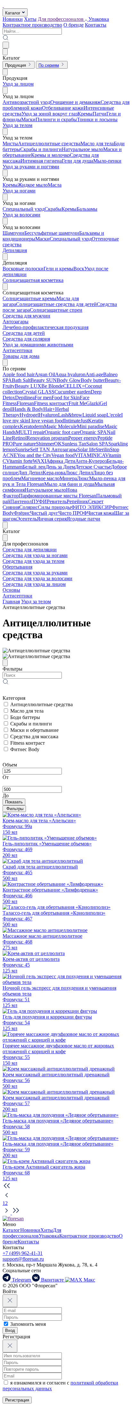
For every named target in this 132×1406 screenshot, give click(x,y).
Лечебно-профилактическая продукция (45, 327)
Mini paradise (90, 426)
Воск (78, 268)
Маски (28, 119)
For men (43, 397)
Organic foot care (62, 432)
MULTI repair (30, 432)
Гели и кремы (58, 268)
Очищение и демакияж (75, 102)
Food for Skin (66, 397)
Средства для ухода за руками (35, 572)
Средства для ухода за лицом (34, 584)
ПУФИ (39, 501)
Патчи (99, 113)
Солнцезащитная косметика (33, 280)
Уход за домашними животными (38, 344)
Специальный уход (24, 209)
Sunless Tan (74, 443)
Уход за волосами (21, 214)
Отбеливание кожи (63, 108)
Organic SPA (93, 432)
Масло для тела (97, 143)
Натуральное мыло (82, 149)
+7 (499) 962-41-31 (23, 1253)
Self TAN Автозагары (53, 449)
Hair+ (49, 409)
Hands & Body (27, 409)
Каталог (11, 1230)
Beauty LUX (28, 386)
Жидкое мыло (33, 185)
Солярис (28, 507)
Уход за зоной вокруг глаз (49, 113)
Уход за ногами (19, 190)
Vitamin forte (19, 461)
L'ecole (113, 415)
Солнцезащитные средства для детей (56, 304)
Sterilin (102, 449)
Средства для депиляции (30, 549)
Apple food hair (19, 374)
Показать (14, 802)
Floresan (25, 403)
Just (84, 420)
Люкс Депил (79, 472)
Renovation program (47, 438)
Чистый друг (44, 513)
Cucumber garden (72, 391)
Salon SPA (97, 443)
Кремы (85, 113)
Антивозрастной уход (26, 102)
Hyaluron (48, 415)
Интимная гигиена (41, 161)
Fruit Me (77, 403)
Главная (11, 601)
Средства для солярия (26, 339)
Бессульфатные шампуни (51, 233)
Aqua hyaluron (70, 374)
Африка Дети (60, 461)
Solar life (86, 449)
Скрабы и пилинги (41, 149)
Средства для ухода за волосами (37, 578)
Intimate (72, 420)
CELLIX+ (74, 386)
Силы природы (54, 507)
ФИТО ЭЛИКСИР (91, 507)
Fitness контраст (51, 403)
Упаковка (98, 19)
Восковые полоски (23, 268)
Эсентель (27, 518)
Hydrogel (29, 415)
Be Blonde (52, 386)
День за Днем (60, 467)
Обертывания (17, 567)
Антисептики (17, 350)
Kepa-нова (54, 472)
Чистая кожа (100, 513)
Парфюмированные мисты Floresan (57, 495)
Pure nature (24, 443)
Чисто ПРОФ (72, 513)
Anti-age (94, 374)
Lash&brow (70, 415)
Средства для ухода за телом (33, 561)
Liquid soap (94, 415)
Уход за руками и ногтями (31, 166)
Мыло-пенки (107, 161)
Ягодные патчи (83, 518)
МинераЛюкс (74, 478)
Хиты (30, 19)
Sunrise (22, 449)
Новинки (13, 19)
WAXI (39, 461)
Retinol (19, 438)
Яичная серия (52, 518)
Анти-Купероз (91, 461)
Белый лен (33, 467)
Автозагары (16, 321)
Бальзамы (87, 209)
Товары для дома (21, 356)
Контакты (95, 25)
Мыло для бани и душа (69, 484)
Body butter (93, 380)
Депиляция (15, 250)
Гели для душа (77, 161)
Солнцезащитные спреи (56, 310)
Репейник (77, 501)
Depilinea (25, 397)
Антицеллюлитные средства (49, 143)
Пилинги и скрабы (56, 119)
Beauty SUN (43, 380)
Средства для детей (24, 333)
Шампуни (13, 233)
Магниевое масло (40, 478)
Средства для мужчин (26, 315)
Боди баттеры (25, 717)
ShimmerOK (49, 443)
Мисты (10, 143)
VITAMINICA (90, 455)
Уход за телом (17, 125)
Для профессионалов (32, 1233)
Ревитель (57, 501)
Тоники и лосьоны (97, 119)
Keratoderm (32, 426)
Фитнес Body (24, 749)
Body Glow (69, 380)
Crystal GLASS (38, 391)
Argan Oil (45, 374)
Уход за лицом (18, 84)
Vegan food (63, 455)
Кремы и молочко (50, 155)
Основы (11, 590)
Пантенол (21, 501)
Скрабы (53, 209)
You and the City (34, 455)
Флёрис (22, 513)
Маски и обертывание (34, 730)
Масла (55, 185)
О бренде (73, 25)
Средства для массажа (34, 736)
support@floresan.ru (23, 1259)
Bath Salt (21, 380)
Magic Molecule (60, 426)
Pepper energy (82, 438)
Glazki (93, 403)
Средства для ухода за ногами (35, 555)
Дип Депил (30, 472)
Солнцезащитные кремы (29, 298)
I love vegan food (46, 420)
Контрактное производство (32, 25)
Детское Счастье (93, 467)
